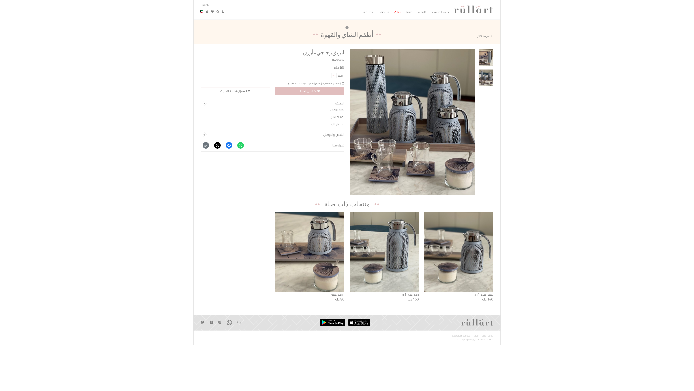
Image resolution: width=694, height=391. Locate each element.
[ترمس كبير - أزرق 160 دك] (384, 252)
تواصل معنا (368, 12)
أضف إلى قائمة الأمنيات (233, 91)
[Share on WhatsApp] (240, 145)
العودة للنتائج (483, 36)
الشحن (476, 335)
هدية (423, 12)
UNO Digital (461, 339)
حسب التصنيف (441, 12)
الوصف (339, 103)
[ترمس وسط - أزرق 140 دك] (458, 252)
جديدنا (409, 12)
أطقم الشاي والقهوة (347, 34)
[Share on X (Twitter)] (217, 145)
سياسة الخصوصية (461, 335)
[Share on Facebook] (229, 145)
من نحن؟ (384, 12)
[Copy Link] (206, 145)
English (205, 5)
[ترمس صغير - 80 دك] (309, 252)
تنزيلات (397, 12)
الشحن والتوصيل (333, 134)
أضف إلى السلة (308, 91)
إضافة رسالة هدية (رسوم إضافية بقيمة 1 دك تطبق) (314, 83)
